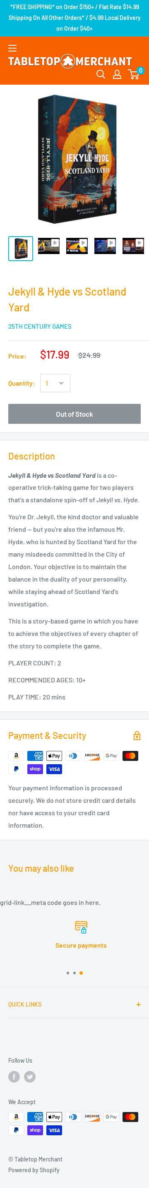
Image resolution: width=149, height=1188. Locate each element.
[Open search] (101, 74)
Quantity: (21, 383)
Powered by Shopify (34, 1169)
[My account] (117, 74)
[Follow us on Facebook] (14, 1076)
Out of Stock (74, 414)
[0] (134, 74)
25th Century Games (40, 326)
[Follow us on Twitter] (30, 1076)
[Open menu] (12, 48)
